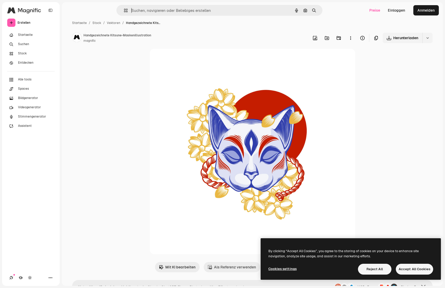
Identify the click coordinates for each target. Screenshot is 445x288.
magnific (89, 41)
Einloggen (396, 10)
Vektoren (113, 23)
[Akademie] (20, 278)
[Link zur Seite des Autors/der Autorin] (76, 38)
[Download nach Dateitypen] (427, 38)
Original (183, 58)
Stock (96, 23)
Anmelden (426, 10)
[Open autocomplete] (124, 10)
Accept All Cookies (414, 269)
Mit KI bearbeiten (180, 267)
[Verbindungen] (11, 278)
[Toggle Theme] (30, 278)
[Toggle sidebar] (50, 10)
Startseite (79, 23)
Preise (374, 10)
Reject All (374, 269)
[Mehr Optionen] (350, 38)
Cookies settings (282, 269)
